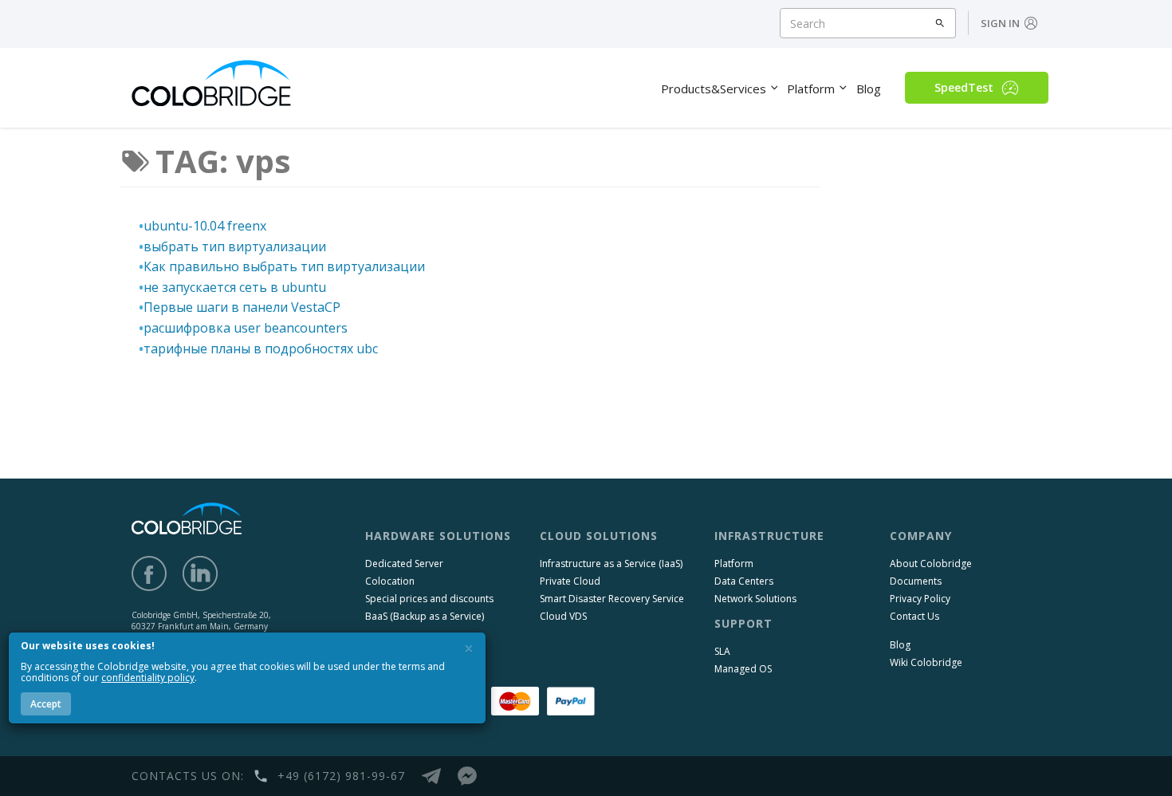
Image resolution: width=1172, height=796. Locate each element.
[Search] (940, 23)
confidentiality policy (148, 677)
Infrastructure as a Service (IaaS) (611, 563)
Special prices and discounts (429, 598)
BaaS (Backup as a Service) (424, 616)
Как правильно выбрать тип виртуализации (284, 266)
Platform (733, 563)
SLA (722, 651)
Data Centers (743, 581)
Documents (916, 581)
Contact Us (914, 616)
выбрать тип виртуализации (235, 246)
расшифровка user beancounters (246, 328)
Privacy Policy (920, 598)
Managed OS (743, 669)
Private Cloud (570, 581)
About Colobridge (931, 563)
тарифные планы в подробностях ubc (261, 348)
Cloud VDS (563, 616)
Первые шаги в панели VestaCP (242, 307)
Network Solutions (755, 598)
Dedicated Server (404, 563)
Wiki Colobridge (926, 662)
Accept (45, 704)
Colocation (390, 581)
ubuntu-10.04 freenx (205, 225)
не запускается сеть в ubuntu (235, 287)
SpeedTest (963, 87)
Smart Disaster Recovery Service (612, 598)
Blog (900, 645)
